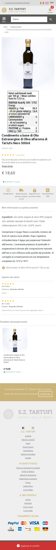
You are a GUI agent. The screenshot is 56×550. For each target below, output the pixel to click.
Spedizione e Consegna (28, 479)
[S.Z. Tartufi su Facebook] (23, 428)
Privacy (28, 483)
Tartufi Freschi (28, 447)
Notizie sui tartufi (28, 440)
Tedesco (52, 3)
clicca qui (45, 394)
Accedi (28, 500)
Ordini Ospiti (28, 507)
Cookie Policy (28, 486)
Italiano (42, 3)
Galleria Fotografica (28, 454)
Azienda (28, 436)
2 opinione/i (20, 155)
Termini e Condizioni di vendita (28, 468)
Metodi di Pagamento (28, 475)
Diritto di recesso (28, 472)
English (47, 3)
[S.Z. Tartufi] (16, 10)
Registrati (28, 503)
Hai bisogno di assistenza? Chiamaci (16, 3)
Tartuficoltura (28, 451)
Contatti (28, 458)
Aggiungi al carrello (28, 545)
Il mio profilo (28, 511)
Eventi (28, 443)
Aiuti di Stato (28, 490)
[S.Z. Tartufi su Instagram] (32, 428)
